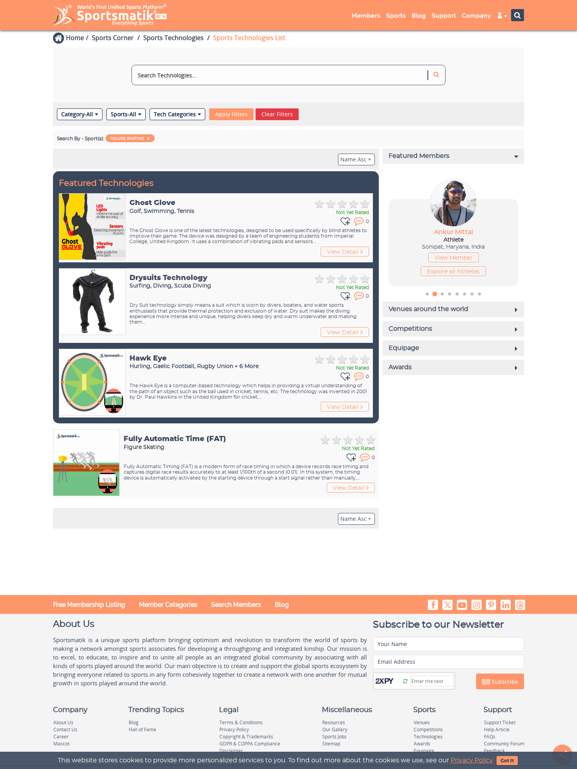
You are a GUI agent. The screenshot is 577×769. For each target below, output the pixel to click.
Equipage (424, 750)
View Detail (342, 252)
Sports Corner (113, 37)
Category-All (77, 114)
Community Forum (504, 743)
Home (75, 37)
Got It (507, 760)
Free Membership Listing (89, 604)
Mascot (61, 743)
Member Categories (168, 604)
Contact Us (65, 729)
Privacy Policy (472, 760)
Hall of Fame (142, 729)
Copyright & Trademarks (246, 736)
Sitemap (331, 743)
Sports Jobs (334, 736)
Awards (422, 743)
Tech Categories (175, 114)
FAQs (489, 736)
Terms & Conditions (241, 722)
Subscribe (504, 681)
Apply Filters (231, 114)
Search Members (236, 604)
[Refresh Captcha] (405, 680)
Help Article (496, 729)
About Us (63, 722)
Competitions (428, 729)
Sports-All (123, 114)
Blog (282, 604)
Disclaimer (231, 750)
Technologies (428, 736)
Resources (333, 722)
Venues (422, 722)
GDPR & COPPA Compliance (249, 743)
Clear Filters (277, 114)
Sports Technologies (173, 37)
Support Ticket (499, 722)
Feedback (494, 750)
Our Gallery (334, 729)
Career (61, 736)
